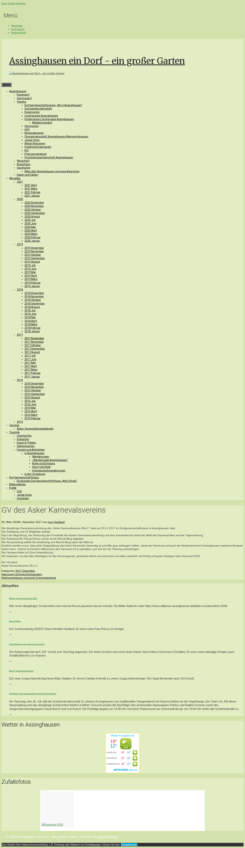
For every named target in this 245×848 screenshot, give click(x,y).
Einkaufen (23, 439)
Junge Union (32, 140)
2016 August (32, 397)
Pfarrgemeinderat (35, 154)
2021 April (30, 185)
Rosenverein (32, 112)
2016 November (34, 387)
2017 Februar (32, 373)
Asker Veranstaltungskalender (35, 428)
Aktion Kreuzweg (34, 143)
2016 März (31, 414)
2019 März (31, 279)
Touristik (14, 432)
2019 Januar (32, 286)
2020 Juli (29, 220)
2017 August (32, 352)
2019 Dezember (34, 247)
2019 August (32, 261)
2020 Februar (32, 237)
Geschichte (23, 167)
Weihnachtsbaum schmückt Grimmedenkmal (29, 577)
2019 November (34, 251)
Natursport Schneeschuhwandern (22, 574)
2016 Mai (30, 407)
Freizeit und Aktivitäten (31, 449)
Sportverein (31, 126)
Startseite (17, 25)
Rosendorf (23, 94)
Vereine (21, 101)
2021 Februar (32, 192)
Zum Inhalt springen (14, 3)
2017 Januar (32, 376)
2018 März (31, 324)
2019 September (34, 258)
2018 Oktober (32, 299)
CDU (19, 491)
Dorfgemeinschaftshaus (24, 477)
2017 (20, 334)
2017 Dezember (34, 338)
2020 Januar (32, 240)
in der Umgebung (34, 474)
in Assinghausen (34, 453)
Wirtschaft (23, 160)
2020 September (34, 213)
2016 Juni (30, 404)
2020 (20, 199)
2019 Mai (30, 272)
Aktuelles (14, 178)
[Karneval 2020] (57, 809)
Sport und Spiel (41, 466)
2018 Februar (32, 327)
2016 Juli (29, 400)
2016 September (34, 394)
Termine (14, 425)
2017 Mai (30, 362)
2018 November (34, 296)
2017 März (31, 369)
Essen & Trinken (26, 442)
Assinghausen (17, 91)
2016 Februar (32, 418)
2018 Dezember (34, 293)
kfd (26, 150)
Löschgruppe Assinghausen (41, 115)
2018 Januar (32, 331)
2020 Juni (30, 223)
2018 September (34, 303)
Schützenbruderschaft (38, 108)
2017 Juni (30, 359)
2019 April (30, 275)
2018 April (30, 321)
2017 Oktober (32, 345)
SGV (27, 129)
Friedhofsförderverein (37, 146)
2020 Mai (30, 227)
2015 (20, 421)
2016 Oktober (32, 390)
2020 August (32, 216)
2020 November (34, 206)
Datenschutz (18, 32)
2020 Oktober (32, 209)
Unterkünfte (24, 435)
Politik (12, 488)
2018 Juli (29, 310)
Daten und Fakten (27, 174)
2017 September (34, 348)
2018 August (32, 307)
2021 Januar (32, 195)
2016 (20, 380)
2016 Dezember (34, 383)
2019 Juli (29, 265)
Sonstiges (23, 498)
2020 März (31, 233)
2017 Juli (29, 355)
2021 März (31, 188)
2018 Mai (30, 317)
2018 (20, 289)
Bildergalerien (17, 484)
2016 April (30, 411)
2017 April (30, 366)
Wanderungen (40, 456)
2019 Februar (32, 282)
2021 (20, 181)
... (10, 610)
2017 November (34, 341)
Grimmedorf (24, 98)
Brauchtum (23, 164)
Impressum (18, 29)
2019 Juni (30, 268)
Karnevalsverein (34, 132)
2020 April (30, 230)
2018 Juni (30, 313)
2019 (20, 244)
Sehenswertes (25, 446)
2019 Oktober (32, 254)
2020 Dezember (34, 202)
